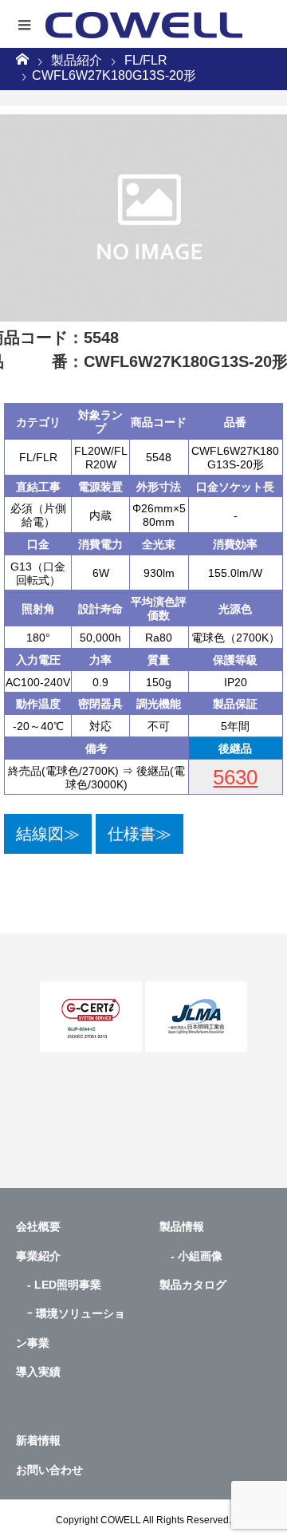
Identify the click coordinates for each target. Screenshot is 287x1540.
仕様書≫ (139, 834)
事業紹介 (38, 1256)
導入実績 (38, 1371)
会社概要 (38, 1226)
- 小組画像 (190, 1256)
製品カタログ (192, 1284)
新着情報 (38, 1440)
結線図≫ (48, 834)
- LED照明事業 (58, 1284)
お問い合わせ (49, 1469)
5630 (235, 777)
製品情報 (181, 1226)
